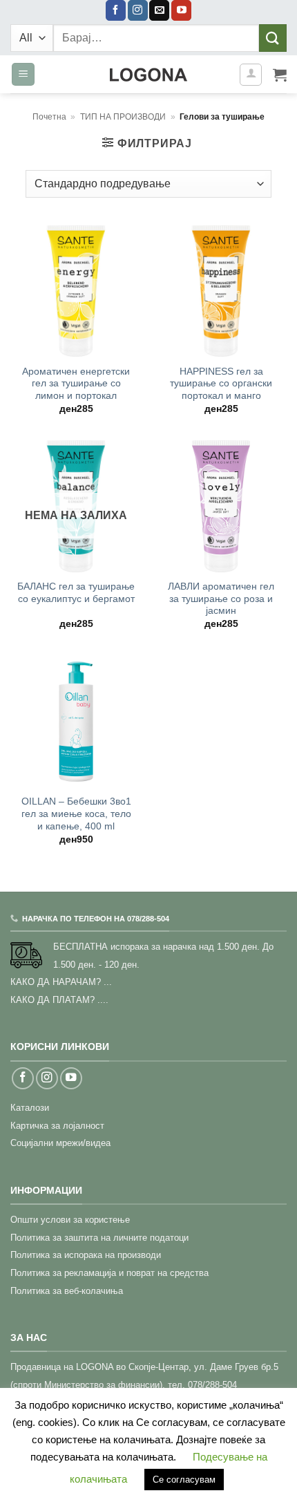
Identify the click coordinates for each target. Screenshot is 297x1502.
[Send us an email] (159, 10)
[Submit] (273, 37)
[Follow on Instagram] (138, 10)
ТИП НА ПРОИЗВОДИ (123, 117)
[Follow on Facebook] (116, 10)
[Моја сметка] (251, 75)
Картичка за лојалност (57, 1125)
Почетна (49, 117)
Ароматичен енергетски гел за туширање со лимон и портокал (76, 383)
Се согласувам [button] (184, 1479)
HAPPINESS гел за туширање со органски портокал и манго (221, 383)
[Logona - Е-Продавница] (148, 74)
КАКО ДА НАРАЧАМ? (55, 982)
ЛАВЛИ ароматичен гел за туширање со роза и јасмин (221, 598)
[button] (23, 74)
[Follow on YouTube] (181, 10)
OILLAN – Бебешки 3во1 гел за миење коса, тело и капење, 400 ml (76, 813)
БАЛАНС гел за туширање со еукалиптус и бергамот (76, 592)
